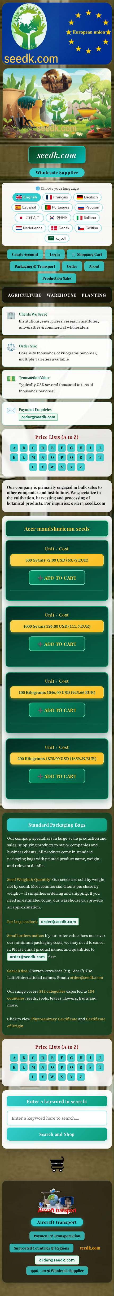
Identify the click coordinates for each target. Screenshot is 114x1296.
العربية (60, 238)
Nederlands (32, 228)
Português (60, 207)
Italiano (90, 218)
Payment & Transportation (57, 1235)
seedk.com (57, 154)
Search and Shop (57, 1134)
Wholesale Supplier (57, 172)
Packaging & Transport (35, 266)
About (94, 266)
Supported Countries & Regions (41, 1248)
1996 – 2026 (57, 1270)
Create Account (25, 254)
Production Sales (57, 278)
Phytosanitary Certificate (54, 1019)
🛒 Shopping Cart (87, 254)
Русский (92, 207)
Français (60, 197)
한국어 (62, 218)
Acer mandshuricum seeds (57, 528)
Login (55, 254)
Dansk (64, 228)
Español (29, 207)
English (30, 197)
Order (72, 266)
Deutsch (91, 197)
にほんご (32, 218)
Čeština (91, 228)
